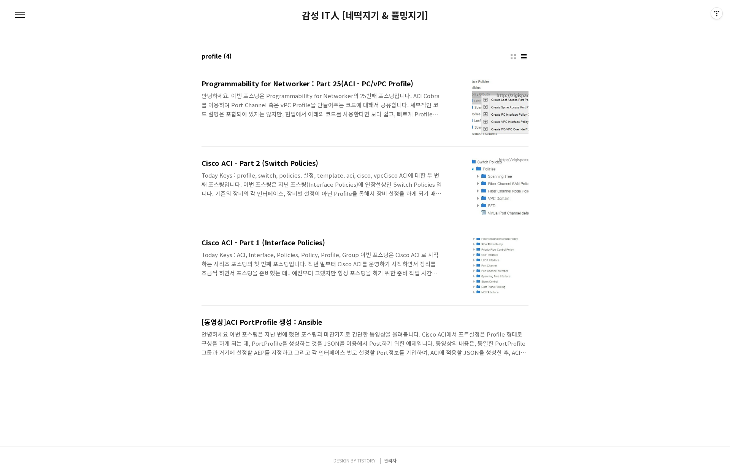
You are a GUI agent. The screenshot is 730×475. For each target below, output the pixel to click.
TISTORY (366, 460)
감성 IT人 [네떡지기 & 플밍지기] (365, 15)
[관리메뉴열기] (716, 13)
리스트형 (523, 56)
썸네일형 (513, 56)
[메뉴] (20, 15)
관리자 (390, 460)
